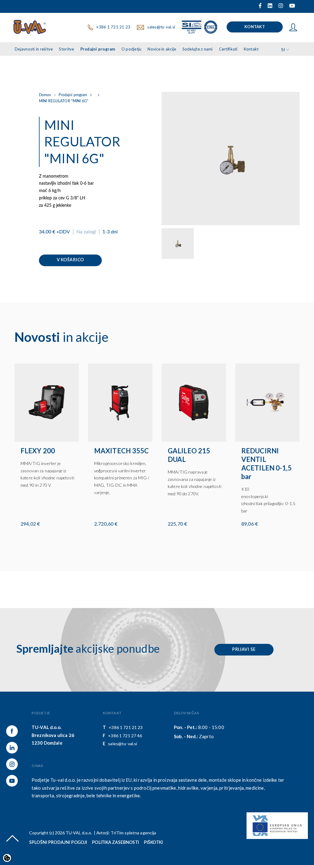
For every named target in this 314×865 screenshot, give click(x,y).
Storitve (66, 49)
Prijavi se (244, 650)
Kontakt (254, 26)
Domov (45, 95)
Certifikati (228, 49)
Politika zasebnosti (115, 842)
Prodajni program (97, 49)
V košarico (70, 260)
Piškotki (153, 842)
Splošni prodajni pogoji (58, 842)
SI (283, 49)
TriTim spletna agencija (133, 832)
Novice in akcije (161, 49)
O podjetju (131, 49)
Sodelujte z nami (197, 49)
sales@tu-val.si (161, 27)
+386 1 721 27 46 (125, 735)
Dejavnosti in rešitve (34, 49)
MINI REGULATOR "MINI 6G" (63, 101)
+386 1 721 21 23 (113, 27)
